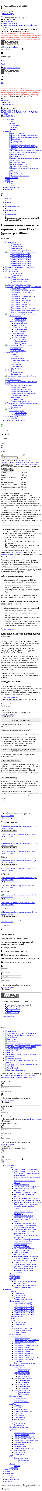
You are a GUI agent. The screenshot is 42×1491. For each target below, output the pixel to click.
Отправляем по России (11, 68)
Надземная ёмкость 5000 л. (20, 254)
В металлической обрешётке (21, 386)
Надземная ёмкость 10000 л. (20, 256)
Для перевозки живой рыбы (20, 300)
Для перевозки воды (18, 298)
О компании (9, 120)
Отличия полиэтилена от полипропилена (23, 1253)
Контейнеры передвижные (19, 1427)
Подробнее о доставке (9, 697)
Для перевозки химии (18, 306)
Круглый (13, 418)
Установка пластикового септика (26, 1198)
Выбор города (8, 14)
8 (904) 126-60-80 (13, 1011)
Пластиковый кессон (21, 1185)
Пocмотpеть (5, 1489)
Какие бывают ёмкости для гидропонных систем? (24, 1249)
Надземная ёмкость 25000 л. (20, 260)
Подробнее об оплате (8, 629)
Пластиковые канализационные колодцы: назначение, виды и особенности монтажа (25, 1231)
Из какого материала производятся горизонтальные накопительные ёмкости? (21, 719)
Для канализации (30, 152)
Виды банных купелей (22, 1247)
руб (3, 64)
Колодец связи (15, 368)
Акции (7, 180)
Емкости (20, 133)
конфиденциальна (7, 714)
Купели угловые (16, 283)
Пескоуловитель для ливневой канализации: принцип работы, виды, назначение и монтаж (25, 1225)
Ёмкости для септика (18, 351)
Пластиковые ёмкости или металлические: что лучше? (24, 1217)
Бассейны (21, 162)
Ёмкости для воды (31, 137)
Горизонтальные (16, 246)
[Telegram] (2, 434)
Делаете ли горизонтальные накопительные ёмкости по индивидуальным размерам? (21, 750)
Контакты (8, 189)
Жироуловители (16, 397)
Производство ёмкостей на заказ (28, 462)
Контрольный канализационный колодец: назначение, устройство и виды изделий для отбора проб (26, 1258)
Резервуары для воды (30, 403)
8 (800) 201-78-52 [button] (9, 23)
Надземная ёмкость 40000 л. (20, 265)
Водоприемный (16, 366)
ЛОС (17, 172)
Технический (15, 354)
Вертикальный (16, 275)
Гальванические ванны (19, 395)
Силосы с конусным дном (20, 401)
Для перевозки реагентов (19, 302)
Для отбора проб (16, 364)
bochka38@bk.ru (9, 21)
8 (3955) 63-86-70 (24, 25)
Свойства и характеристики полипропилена (24, 1189)
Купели (19, 143)
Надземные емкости (33, 135)
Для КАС (14, 294)
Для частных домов (16, 411)
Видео (11, 185)
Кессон (19, 139)
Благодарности (14, 127)
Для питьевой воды (16, 333)
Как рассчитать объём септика (25, 1266)
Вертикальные (15, 244)
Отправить (6, 989)
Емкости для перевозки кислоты (26, 1169)
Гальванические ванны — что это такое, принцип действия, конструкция (26, 1212)
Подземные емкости (33, 151)
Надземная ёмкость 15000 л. (20, 258)
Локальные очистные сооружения (26, 1187)
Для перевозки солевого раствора (22, 308)
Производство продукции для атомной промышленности (25, 1286)
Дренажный (15, 362)
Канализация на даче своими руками (27, 1202)
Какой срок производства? (10, 760)
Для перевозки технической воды (22, 296)
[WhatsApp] (8, 434)
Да (2, 14)
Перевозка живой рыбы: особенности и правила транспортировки (23, 1243)
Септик (19, 141)
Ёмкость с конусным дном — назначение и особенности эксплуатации (24, 1270)
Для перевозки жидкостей (20, 304)
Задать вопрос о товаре (9, 460)
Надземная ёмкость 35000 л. (20, 263)
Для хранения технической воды (22, 393)
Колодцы (21, 154)
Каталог (8, 131)
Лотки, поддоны (29, 145)
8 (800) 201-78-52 (9, 25)
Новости (12, 129)
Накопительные (15, 316)
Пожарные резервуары (17, 322)
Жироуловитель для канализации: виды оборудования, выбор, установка (26, 1206)
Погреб (19, 174)
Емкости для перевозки (32, 287)
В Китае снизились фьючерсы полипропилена (25, 1282)
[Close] (2, 1083)
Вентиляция (24, 176)
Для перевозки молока (18, 289)
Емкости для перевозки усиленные (26, 1171)
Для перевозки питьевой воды (21, 292)
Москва (4, 10)
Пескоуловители (16, 399)
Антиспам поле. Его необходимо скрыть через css (19, 699)
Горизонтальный (16, 273)
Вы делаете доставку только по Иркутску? (16, 730)
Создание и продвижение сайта (18, 1076)
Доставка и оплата (12, 187)
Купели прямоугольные (19, 281)
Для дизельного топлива (18, 327)
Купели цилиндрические (19, 279)
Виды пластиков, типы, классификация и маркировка (25, 1263)
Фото (11, 183)
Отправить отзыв (7, 716)
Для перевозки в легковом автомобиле (24, 310)
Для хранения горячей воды (20, 389)
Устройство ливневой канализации (27, 1239)
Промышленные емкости (18, 166)
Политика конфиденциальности (14, 1075)
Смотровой (14, 356)
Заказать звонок (8, 66)
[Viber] (5, 434)
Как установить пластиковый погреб (27, 1200)
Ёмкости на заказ (11, 178)
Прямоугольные (16, 248)
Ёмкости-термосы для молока (21, 312)
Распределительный (18, 358)
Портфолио (9, 182)
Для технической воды (17, 339)
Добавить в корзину (10, 830)
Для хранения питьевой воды (21, 391)
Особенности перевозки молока (25, 1192)
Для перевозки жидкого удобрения (23, 291)
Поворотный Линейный (19, 360)
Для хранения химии (18, 387)
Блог (11, 121)
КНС (17, 156)
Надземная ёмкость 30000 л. (20, 261)
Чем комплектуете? (8, 778)
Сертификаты (14, 125)
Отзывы (12, 123)
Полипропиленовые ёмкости (21, 250)
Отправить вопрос (8, 818)
